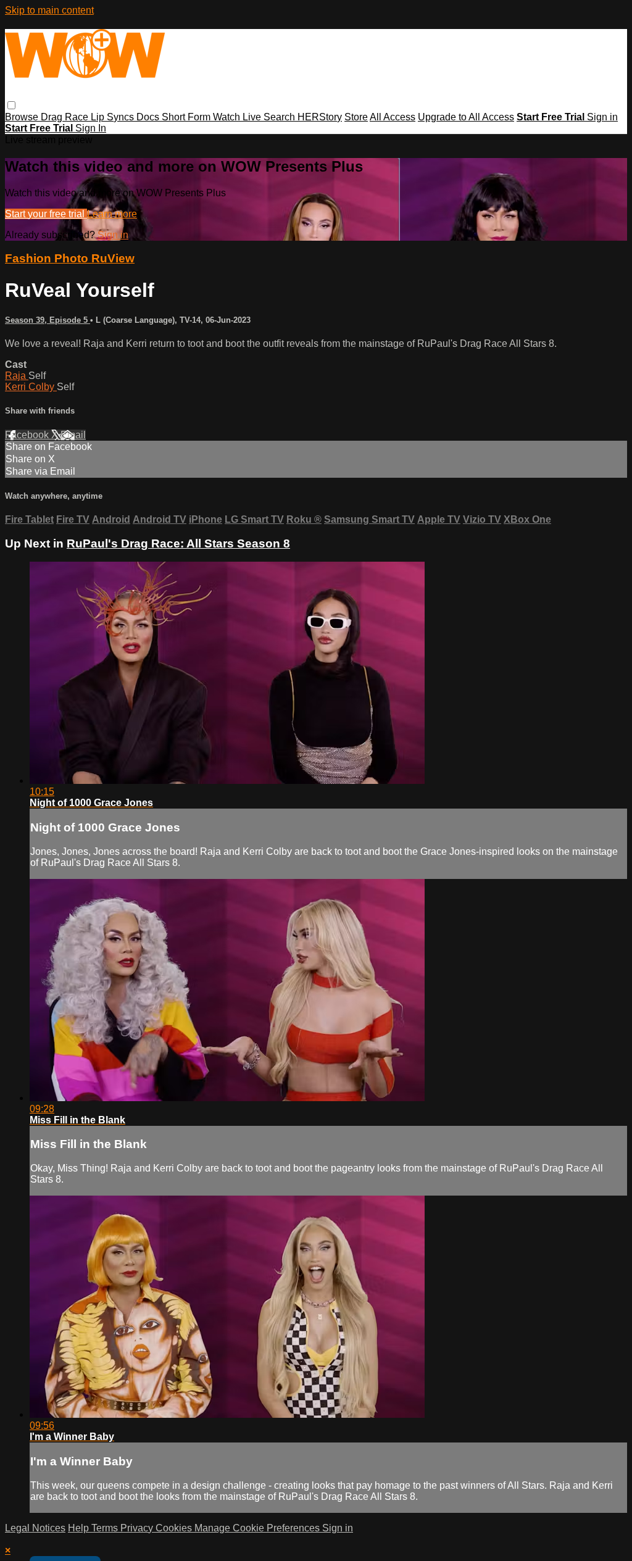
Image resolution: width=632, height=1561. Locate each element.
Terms (105, 1528)
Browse (23, 117)
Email (73, 435)
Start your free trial (46, 214)
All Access (392, 117)
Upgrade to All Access (466, 117)
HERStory (319, 117)
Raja (16, 375)
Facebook (28, 435)
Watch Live (238, 117)
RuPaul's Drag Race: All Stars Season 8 (178, 543)
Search (280, 117)
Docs (149, 117)
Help (79, 1528)
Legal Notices (35, 1528)
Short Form (187, 117)
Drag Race (66, 117)
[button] (11, 105)
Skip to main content (49, 10)
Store (356, 117)
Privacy (138, 1528)
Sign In (90, 128)
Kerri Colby (31, 386)
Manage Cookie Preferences (258, 1528)
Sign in (602, 117)
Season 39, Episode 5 (47, 320)
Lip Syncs (113, 117)
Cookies (175, 1528)
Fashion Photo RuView (70, 258)
